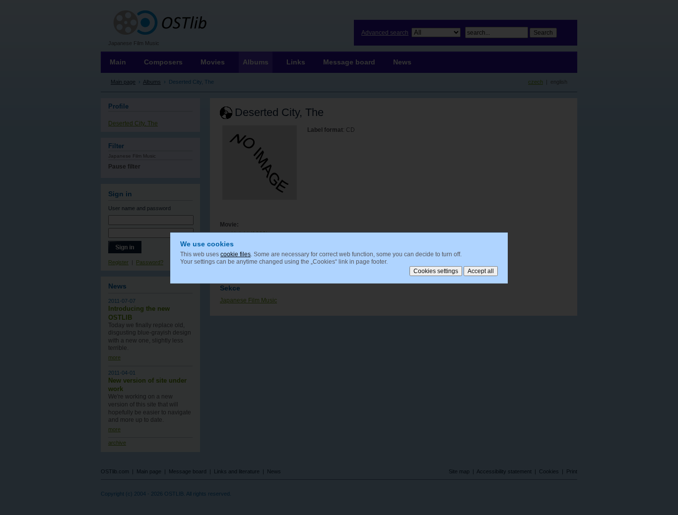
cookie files (235, 253)
